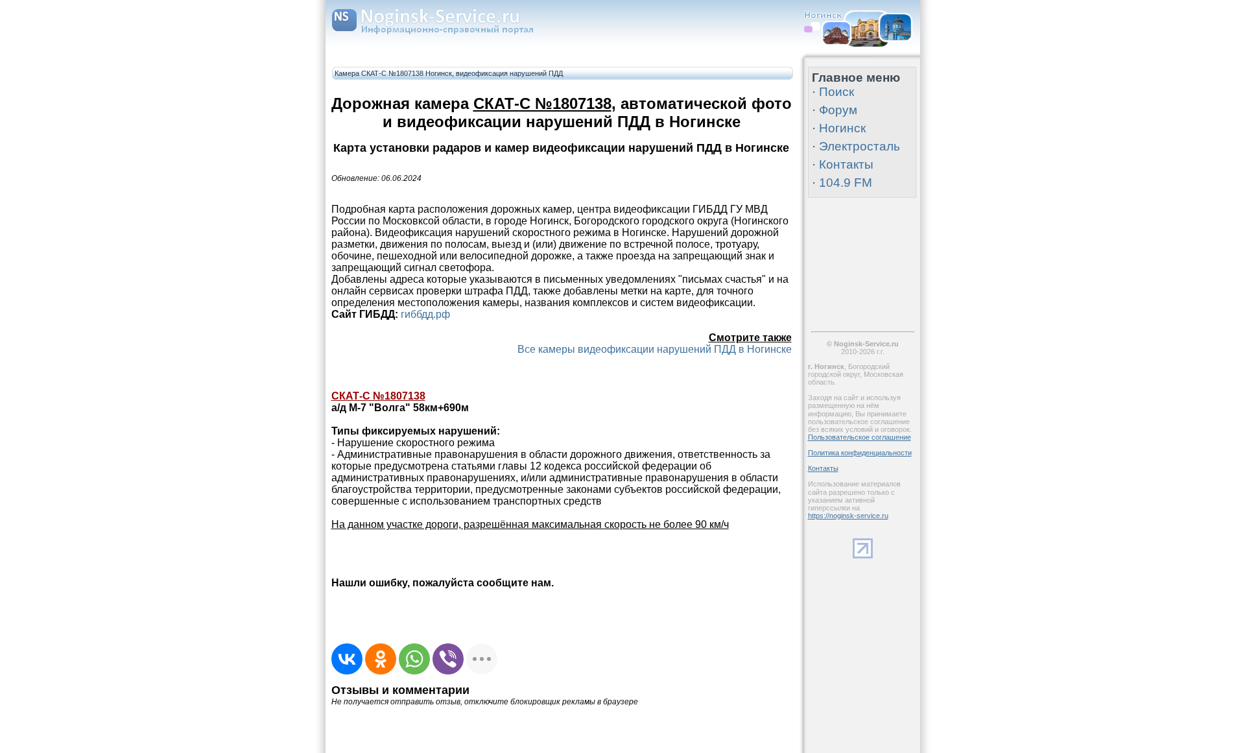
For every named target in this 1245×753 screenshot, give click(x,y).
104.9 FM (845, 182)
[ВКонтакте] (346, 659)
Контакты (846, 164)
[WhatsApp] (414, 659)
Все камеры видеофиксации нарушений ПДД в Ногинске (654, 349)
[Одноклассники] (380, 659)
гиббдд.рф (425, 314)
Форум (838, 110)
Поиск (836, 92)
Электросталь (859, 146)
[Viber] (448, 659)
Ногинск (842, 128)
